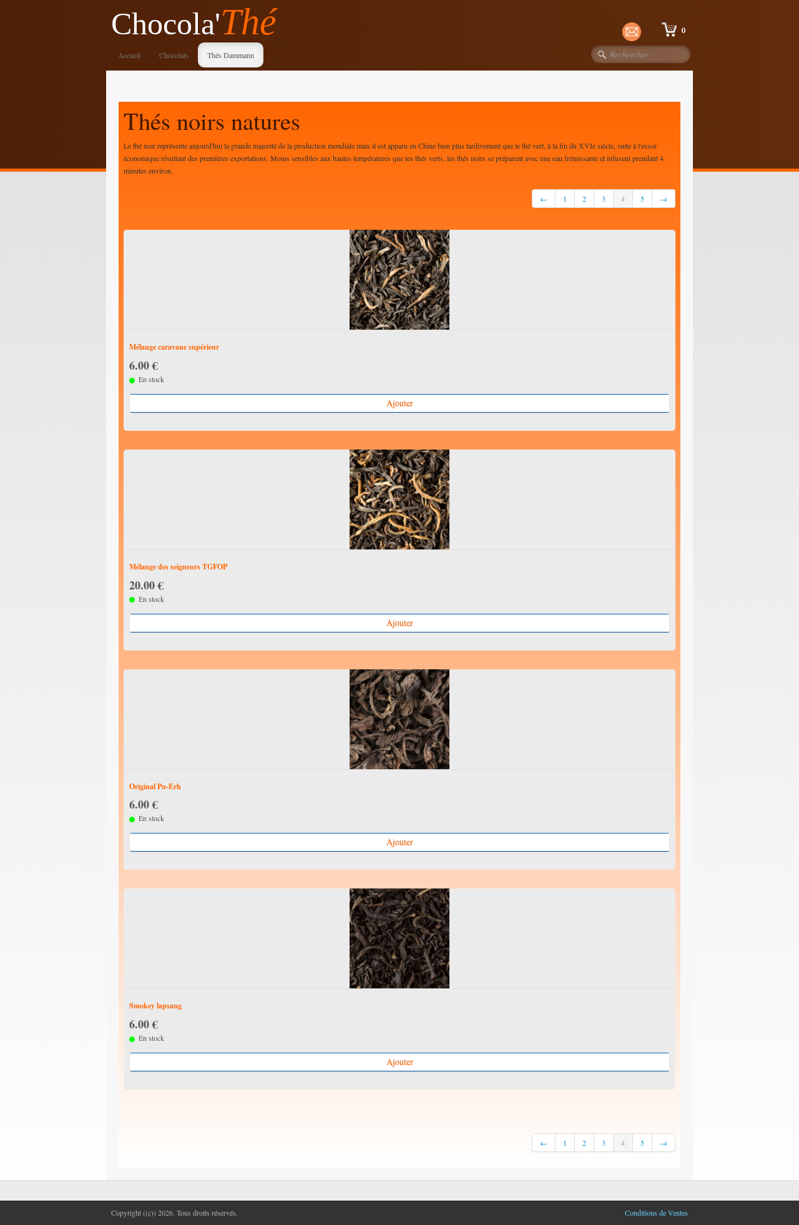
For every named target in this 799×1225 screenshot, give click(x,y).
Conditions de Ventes (656, 1213)
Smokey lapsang (155, 1005)
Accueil (129, 55)
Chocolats (174, 55)
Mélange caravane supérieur (174, 347)
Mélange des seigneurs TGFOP (178, 566)
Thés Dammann (230, 55)
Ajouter (399, 403)
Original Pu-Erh (155, 786)
